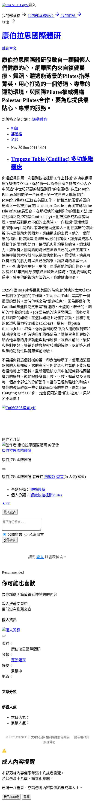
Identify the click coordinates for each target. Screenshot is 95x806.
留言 (60, 477)
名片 (14, 139)
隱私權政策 (81, 737)
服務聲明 (49, 742)
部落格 (16, 134)
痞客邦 (49, 477)
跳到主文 (9, 48)
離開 (27, 797)
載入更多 (10, 512)
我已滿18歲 (11, 797)
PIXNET (21, 737)
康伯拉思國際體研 (31, 35)
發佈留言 (10, 540)
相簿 (14, 128)
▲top (6, 503)
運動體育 (39, 119)
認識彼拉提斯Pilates (46, 495)
